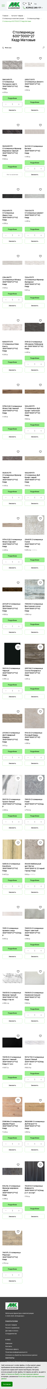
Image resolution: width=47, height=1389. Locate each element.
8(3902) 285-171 (33, 7)
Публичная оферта (12, 1349)
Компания (8, 1343)
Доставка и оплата (11, 1331)
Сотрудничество (11, 1334)
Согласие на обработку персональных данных (21, 1355)
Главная (5, 16)
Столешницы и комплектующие (13, 18)
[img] (14, 5)
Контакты (8, 1346)
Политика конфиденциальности (16, 1352)
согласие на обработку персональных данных (22, 1374)
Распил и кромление (12, 1328)
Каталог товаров (17, 16)
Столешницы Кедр (33, 18)
